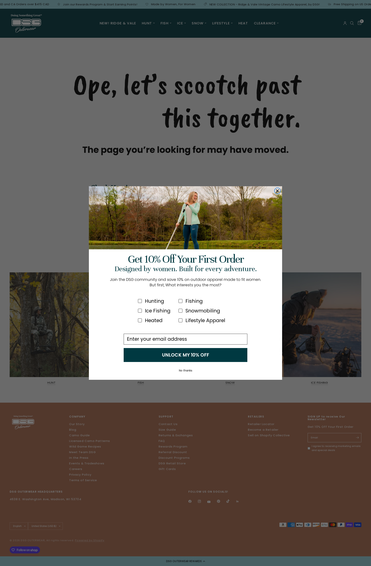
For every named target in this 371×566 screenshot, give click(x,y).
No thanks (185, 370)
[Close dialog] (277, 191)
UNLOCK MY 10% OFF (185, 355)
